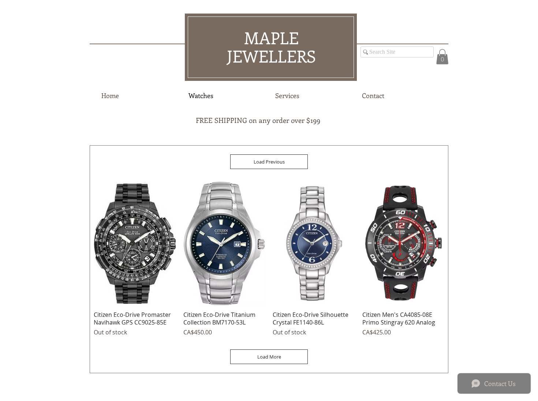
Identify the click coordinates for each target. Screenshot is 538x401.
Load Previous (269, 161)
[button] (442, 56)
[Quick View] (135, 243)
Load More (269, 356)
